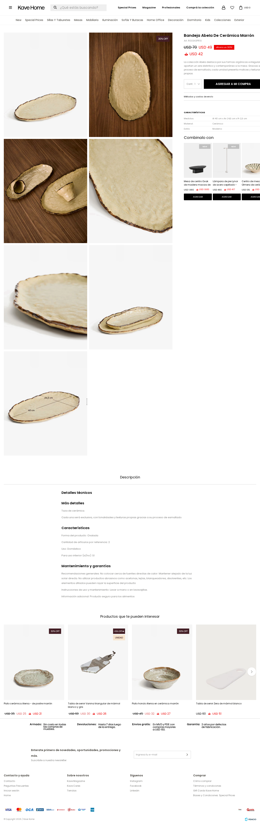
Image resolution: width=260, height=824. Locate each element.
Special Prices (34, 20)
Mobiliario (92, 20)
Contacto (9, 781)
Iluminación (110, 20)
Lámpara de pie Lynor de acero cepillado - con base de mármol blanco (225, 183)
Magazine (149, 7)
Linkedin (134, 790)
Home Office (155, 20)
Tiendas (72, 790)
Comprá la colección (200, 7)
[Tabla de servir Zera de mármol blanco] (226, 662)
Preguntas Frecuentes (16, 785)
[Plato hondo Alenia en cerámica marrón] (162, 662)
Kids (207, 20)
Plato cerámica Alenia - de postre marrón (28, 703)
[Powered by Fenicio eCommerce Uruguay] (250, 819)
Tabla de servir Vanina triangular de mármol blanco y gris (94, 705)
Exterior (239, 20)
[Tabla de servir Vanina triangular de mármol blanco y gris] (98, 662)
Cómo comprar (202, 781)
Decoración (175, 20)
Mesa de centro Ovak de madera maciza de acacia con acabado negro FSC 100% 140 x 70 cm (197, 183)
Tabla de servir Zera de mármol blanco (219, 703)
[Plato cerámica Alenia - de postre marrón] (34, 662)
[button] (251, 671)
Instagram (136, 781)
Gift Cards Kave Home (206, 790)
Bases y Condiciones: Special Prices (214, 795)
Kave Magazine (76, 781)
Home (7, 795)
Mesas (78, 20)
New (18, 20)
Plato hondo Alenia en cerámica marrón (155, 703)
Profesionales (171, 7)
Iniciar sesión (11, 790)
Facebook (135, 785)
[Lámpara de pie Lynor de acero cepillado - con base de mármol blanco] (227, 160)
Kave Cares (73, 785)
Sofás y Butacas (132, 20)
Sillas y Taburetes (58, 20)
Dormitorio (194, 20)
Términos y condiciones (207, 785)
